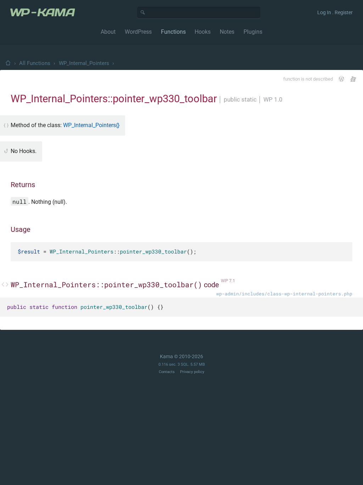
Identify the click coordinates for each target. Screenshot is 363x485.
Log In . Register (335, 12)
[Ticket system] (353, 79)
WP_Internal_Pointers (84, 63)
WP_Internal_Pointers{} (91, 125)
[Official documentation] (341, 79)
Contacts (167, 372)
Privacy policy (192, 372)
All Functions (34, 63)
